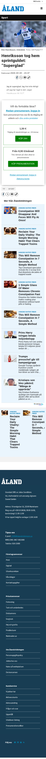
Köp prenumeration (23, 164)
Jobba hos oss (11, 661)
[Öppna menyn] (41, 8)
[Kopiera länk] (28, 77)
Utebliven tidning (13, 720)
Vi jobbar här (11, 691)
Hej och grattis (12, 624)
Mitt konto (37, 1)
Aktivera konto (23, 179)
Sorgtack (9, 619)
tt (4, 189)
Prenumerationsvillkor (14, 725)
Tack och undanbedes (14, 607)
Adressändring (12, 703)
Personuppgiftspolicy (14, 655)
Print (8, 560)
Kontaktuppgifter (13, 582)
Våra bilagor (10, 577)
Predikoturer (11, 630)
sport (11, 189)
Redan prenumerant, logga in (23, 110)
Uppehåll (9, 714)
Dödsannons (11, 613)
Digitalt (9, 565)
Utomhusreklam (12, 571)
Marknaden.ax (11, 636)
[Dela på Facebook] (17, 77)
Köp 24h (23, 138)
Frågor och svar (12, 708)
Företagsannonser (14, 554)
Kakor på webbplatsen (15, 666)
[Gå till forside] (13, 8)
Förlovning (10, 602)
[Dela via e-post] (25, 77)
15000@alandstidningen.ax (21, 536)
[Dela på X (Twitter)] (21, 77)
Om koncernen (12, 672)
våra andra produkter (28, 118)
